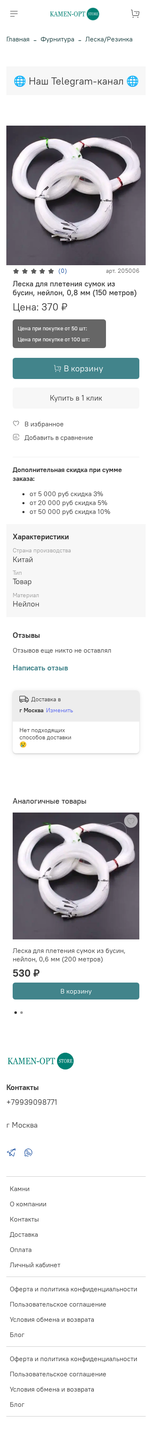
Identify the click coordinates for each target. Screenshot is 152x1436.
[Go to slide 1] (15, 1012)
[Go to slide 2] (21, 1012)
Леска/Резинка (109, 39)
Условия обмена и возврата (52, 1319)
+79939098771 (31, 1102)
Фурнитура (57, 39)
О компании (28, 1204)
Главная (18, 39)
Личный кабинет (35, 1264)
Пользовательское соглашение (58, 1304)
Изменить (59, 710)
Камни (20, 1188)
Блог (17, 1334)
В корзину (76, 991)
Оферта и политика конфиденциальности (73, 1289)
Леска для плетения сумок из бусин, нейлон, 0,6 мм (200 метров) (69, 954)
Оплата (21, 1249)
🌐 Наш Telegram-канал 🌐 (76, 80)
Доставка (24, 1234)
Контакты (24, 1219)
